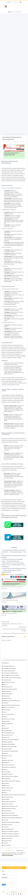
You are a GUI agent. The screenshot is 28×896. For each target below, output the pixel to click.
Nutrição (5, 769)
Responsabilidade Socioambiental (10, 815)
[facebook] (9, 894)
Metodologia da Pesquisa (8, 764)
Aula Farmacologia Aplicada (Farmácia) (12, 677)
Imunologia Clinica (7, 755)
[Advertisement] (14, 74)
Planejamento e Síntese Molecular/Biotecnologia (14, 794)
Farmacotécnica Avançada (9, 744)
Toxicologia (6, 826)
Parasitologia (6, 785)
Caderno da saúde (8, 141)
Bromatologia (6, 696)
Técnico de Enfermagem (8, 829)
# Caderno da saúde (9, 574)
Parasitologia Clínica (8, 787)
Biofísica (5, 684)
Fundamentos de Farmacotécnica (10, 751)
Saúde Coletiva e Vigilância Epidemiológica (12, 817)
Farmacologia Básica (8, 741)
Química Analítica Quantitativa (10, 806)
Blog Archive (20, 850)
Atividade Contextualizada (9, 670)
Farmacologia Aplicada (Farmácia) (10, 739)
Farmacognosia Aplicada (8, 732)
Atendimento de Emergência (9, 668)
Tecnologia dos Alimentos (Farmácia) (11, 822)
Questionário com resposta (9, 801)
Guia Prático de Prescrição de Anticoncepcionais (12, 586)
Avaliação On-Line (7, 679)
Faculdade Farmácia (7, 730)
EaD (4, 725)
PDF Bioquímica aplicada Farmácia (10, 776)
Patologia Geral (7, 790)
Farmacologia (6, 737)
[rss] (16, 894)
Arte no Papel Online (21, 892)
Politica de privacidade (8, 850)
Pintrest (5, 792)
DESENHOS (5, 716)
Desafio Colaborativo (8, 723)
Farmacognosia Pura (8, 735)
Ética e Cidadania (7, 845)
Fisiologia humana (7, 748)
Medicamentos (6, 762)
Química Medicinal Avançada (9, 808)
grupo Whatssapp (7, 840)
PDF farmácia (23, 141)
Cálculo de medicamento (8, 714)
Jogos (4, 758)
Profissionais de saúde (8, 797)
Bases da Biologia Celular (8, 682)
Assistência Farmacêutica (9, 666)
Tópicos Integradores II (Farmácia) (11, 833)
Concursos (5, 702)
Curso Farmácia (6, 709)
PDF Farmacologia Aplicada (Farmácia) (11, 781)
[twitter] (7, 894)
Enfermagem (6, 728)
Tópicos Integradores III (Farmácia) (11, 836)
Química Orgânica (7, 810)
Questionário (6, 799)
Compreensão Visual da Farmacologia (11, 700)
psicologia (5, 842)
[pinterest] (21, 894)
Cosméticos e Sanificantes (9, 707)
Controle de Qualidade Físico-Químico (11, 705)
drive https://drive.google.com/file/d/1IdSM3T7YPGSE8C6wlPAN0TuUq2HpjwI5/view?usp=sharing (14, 515)
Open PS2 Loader (6, 771)
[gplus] (11, 894)
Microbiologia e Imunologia (9, 767)
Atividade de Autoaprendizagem (10, 673)
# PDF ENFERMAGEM (19, 574)
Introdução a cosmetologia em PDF (9, 613)
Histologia (5, 753)
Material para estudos (8, 760)
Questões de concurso (8, 803)
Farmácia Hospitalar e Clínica (9, 746)
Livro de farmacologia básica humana (10, 600)
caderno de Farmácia (7, 838)
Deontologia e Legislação (9, 718)
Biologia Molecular (7, 686)
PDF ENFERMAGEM (16, 141)
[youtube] (18, 894)
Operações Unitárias (7, 774)
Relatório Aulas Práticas (9, 813)
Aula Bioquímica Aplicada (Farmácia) (11, 675)
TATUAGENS (5, 820)
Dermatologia (6, 721)
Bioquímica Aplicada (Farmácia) (10, 689)
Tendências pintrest (7, 824)
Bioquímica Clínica (7, 691)
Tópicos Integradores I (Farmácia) (10, 831)
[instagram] (14, 894)
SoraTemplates (7, 892)
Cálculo (5, 712)
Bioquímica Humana (7, 693)
